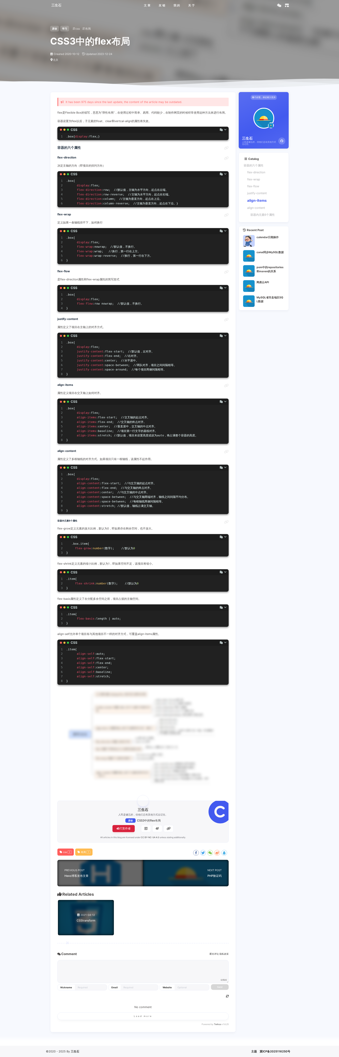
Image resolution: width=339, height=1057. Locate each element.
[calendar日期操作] (249, 241)
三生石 (75, 1051)
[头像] (143, 801)
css (66, 852)
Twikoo (217, 1024)
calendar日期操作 (268, 237)
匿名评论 (214, 953)
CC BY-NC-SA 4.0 (150, 837)
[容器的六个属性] (226, 148)
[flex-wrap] (226, 215)
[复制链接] (169, 828)
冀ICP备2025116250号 (275, 1051)
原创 (130, 820)
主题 (254, 1051)
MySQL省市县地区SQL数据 (270, 299)
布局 (85, 852)
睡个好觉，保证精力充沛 (263, 97)
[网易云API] (249, 286)
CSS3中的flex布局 (149, 820)
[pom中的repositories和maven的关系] (249, 271)
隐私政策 (224, 953)
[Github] (281, 141)
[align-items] (226, 385)
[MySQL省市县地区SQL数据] (249, 301)
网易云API (263, 282)
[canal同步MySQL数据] (249, 256)
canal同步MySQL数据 (270, 252)
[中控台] (287, 5)
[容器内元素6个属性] (226, 522)
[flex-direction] (226, 158)
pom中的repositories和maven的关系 (270, 269)
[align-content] (226, 451)
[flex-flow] (226, 272)
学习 (64, 28)
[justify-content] (226, 319)
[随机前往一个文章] (279, 5)
